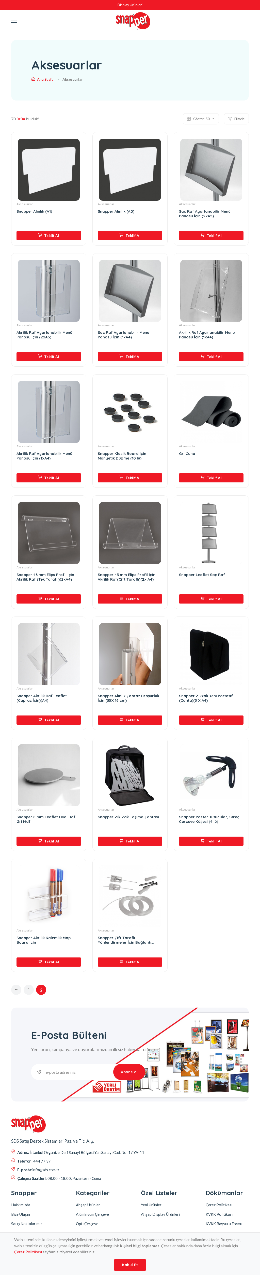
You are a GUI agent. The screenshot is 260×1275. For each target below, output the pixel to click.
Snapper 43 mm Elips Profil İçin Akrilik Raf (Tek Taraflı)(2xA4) (45, 577)
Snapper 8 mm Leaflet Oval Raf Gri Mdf (46, 819)
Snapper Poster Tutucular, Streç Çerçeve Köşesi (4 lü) (209, 819)
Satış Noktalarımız (26, 1223)
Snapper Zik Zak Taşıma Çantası (128, 817)
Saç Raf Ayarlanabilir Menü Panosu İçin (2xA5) (205, 213)
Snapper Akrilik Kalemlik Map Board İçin (44, 940)
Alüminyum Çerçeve (92, 1214)
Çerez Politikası (28, 1251)
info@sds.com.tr (45, 1169)
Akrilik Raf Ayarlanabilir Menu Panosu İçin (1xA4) (207, 334)
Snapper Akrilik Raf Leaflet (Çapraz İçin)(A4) (42, 698)
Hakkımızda (20, 1204)
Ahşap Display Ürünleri (160, 1214)
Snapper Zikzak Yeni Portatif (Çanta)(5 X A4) (206, 698)
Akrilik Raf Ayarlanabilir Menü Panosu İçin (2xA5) (44, 334)
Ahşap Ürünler (88, 1204)
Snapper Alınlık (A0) (116, 211)
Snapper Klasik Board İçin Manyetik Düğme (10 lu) (122, 456)
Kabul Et (130, 1265)
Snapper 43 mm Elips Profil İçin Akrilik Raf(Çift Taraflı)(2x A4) (126, 577)
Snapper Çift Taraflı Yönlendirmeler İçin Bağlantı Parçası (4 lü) (124, 940)
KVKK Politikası (219, 1214)
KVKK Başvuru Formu (224, 1223)
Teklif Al (51, 235)
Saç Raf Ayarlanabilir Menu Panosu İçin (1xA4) (123, 334)
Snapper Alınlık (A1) (34, 211)
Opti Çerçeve (87, 1223)
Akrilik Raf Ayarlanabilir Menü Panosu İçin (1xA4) (44, 456)
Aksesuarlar (25, 204)
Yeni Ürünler (151, 1204)
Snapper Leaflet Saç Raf (202, 574)
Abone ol (129, 1072)
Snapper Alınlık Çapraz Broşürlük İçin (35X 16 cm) (128, 698)
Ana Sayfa (45, 79)
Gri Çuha (187, 453)
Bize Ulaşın (20, 1214)
